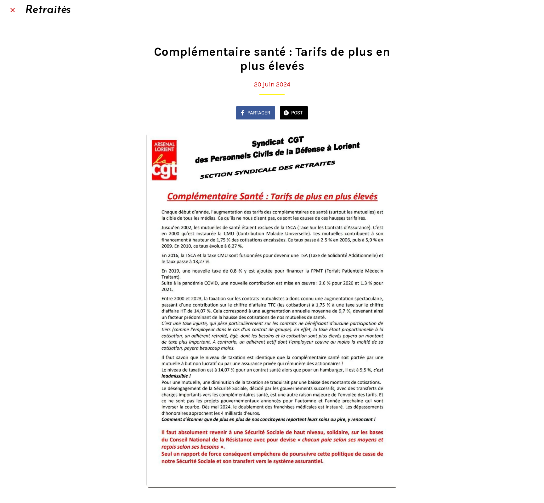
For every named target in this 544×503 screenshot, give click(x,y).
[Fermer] (12, 10)
